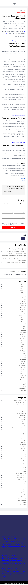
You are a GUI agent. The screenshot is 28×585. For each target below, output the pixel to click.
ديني (25, 465)
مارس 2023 (23, 351)
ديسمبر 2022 (23, 357)
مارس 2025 (23, 303)
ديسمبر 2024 (23, 307)
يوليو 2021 (23, 390)
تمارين (24, 456)
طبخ (25, 483)
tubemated (22, 178)
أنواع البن (4, 547)
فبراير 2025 (23, 305)
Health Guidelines (21, 405)
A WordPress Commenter (19, 274)
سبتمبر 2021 (23, 386)
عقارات (24, 490)
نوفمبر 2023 (23, 334)
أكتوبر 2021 (23, 384)
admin (12, 10)
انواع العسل (23, 442)
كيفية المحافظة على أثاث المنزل (18, 115)
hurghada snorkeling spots (12, 558)
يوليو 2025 (23, 299)
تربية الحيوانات (23, 448)
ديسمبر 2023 (23, 332)
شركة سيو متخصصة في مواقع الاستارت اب (7, 563)
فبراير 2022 (23, 375)
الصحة (24, 429)
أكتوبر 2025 (23, 293)
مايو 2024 (23, 322)
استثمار (24, 425)
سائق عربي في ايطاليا (15, 561)
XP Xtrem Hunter (6, 543)
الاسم (12, 212)
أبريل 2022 (23, 371)
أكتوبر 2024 (23, 311)
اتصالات (24, 421)
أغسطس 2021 (22, 388)
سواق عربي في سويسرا (5, 575)
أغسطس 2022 (22, 365)
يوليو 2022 (23, 367)
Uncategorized (21, 12)
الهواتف (24, 440)
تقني (25, 454)
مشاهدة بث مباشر (22, 500)
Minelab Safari (16, 571)
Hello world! (7, 274)
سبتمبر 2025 (23, 295)
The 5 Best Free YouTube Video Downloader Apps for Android (15, 187)
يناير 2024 (23, 330)
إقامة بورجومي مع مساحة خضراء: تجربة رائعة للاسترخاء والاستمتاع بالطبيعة (16, 248)
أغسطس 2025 (22, 297)
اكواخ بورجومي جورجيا (16, 563)
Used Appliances (21, 413)
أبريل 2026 (23, 286)
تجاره (24, 446)
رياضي (24, 467)
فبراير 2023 (23, 353)
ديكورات (24, 463)
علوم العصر (23, 494)
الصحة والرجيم (22, 432)
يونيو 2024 (23, 320)
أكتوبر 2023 (23, 336)
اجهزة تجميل (23, 423)
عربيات (24, 487)
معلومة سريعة (23, 504)
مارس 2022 (23, 373)
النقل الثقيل (23, 438)
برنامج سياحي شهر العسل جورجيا (12, 559)
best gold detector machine (13, 541)
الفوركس (24, 434)
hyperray (23, 180)
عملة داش (23, 496)
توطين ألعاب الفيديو (21, 458)
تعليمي (24, 452)
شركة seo (14, 555)
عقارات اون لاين (22, 492)
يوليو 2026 (23, 284)
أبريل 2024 (23, 324)
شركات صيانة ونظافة (21, 477)
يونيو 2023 (23, 344)
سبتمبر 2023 (23, 338)
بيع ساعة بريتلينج (9, 573)
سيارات (24, 471)
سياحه (24, 469)
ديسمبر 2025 (23, 288)
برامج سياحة (23, 444)
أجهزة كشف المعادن (21, 417)
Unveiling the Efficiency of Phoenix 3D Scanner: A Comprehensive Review (16, 252)
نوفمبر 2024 (23, 309)
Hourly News (22, 407)
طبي (25, 485)
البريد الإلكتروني (22, 212)
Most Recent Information (19, 409)
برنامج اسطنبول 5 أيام (11, 557)
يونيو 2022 (23, 369)
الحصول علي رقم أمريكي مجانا (19, 427)
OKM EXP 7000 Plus (15, 543)
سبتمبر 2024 (23, 313)
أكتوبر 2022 (23, 361)
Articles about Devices (20, 400)
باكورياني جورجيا (13, 574)
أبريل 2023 (23, 349)
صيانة (24, 481)
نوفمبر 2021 (23, 382)
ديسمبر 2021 (23, 380)
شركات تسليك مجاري (21, 473)
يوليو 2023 (23, 342)
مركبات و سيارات (22, 498)
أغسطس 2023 (22, 340)
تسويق (24, 450)
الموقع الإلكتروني (22, 217)
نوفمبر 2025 (23, 291)
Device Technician (21, 403)
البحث (24, 235)
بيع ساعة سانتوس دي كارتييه (14, 546)
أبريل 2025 (23, 301)
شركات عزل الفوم (22, 479)
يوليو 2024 (23, 317)
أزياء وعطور (23, 419)
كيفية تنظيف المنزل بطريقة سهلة (18, 41)
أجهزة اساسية (23, 415)
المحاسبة (24, 436)
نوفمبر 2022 (23, 359)
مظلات (24, 502)
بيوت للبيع (9, 571)
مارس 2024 (23, 326)
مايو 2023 (23, 346)
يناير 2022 (23, 378)
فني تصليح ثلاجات (8, 191)
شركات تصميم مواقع (21, 475)
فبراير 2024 (23, 328)
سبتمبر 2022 (23, 363)
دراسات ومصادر (22, 461)
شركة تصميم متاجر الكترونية (13, 538)
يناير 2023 (23, 355)
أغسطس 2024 (22, 315)
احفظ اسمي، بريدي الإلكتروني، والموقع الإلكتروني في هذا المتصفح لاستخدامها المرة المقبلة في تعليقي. (13, 224)
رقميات (14, 3)
